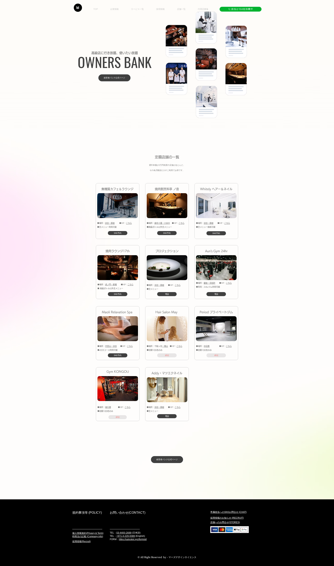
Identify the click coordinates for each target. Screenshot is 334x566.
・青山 (165, 346)
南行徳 (108, 407)
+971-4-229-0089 (125, 536)
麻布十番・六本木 (162, 223)
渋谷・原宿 (110, 223)
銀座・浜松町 (209, 283)
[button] (167, 355)
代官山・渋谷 (111, 346)
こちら (129, 223)
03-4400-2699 (123, 532)
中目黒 (207, 346)
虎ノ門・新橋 (111, 285)
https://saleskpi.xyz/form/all (133, 539)
